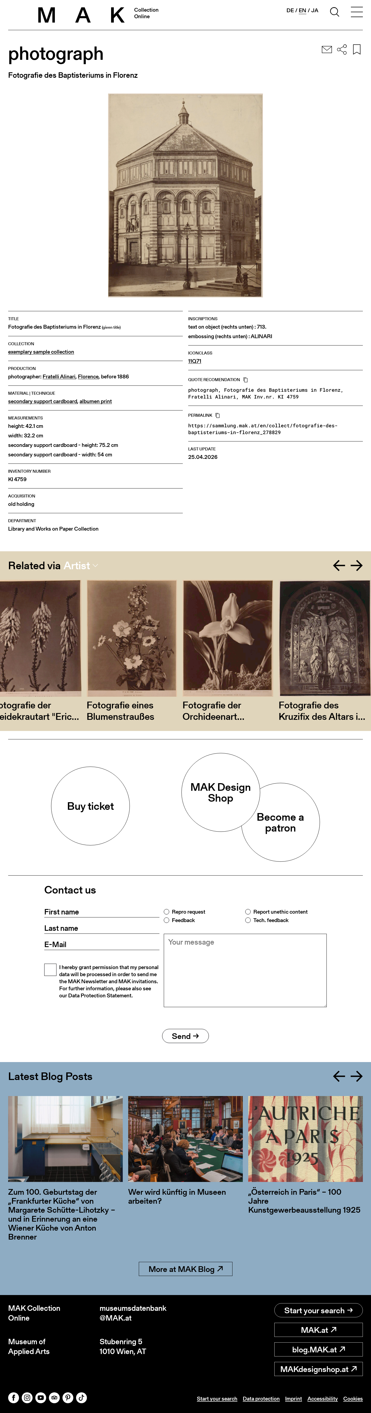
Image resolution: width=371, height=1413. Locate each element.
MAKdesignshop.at (314, 1369)
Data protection (261, 1398)
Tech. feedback (270, 920)
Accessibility (322, 1398)
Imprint (293, 1398)
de (290, 10)
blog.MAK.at (314, 1349)
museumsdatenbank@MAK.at (133, 1313)
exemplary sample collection (41, 351)
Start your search (314, 1310)
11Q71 (194, 361)
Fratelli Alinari (59, 376)
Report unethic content (280, 911)
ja (314, 10)
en (302, 10)
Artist (77, 565)
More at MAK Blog (182, 1269)
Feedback (183, 920)
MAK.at (314, 1330)
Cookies (353, 1398)
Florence (88, 376)
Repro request (188, 911)
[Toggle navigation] (357, 13)
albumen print (96, 401)
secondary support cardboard (42, 401)
